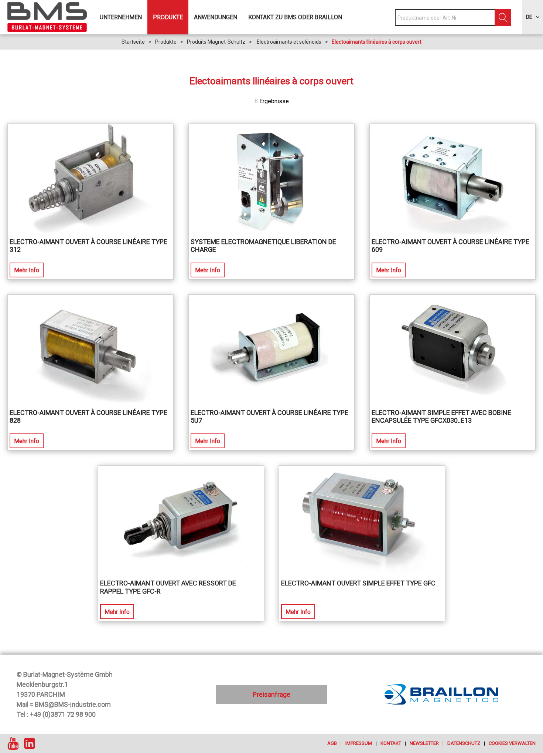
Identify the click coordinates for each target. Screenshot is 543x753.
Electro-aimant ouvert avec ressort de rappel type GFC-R (168, 587)
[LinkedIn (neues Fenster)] (29, 743)
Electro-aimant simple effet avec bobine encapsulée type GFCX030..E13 (441, 417)
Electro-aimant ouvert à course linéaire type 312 (88, 246)
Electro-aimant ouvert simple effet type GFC (358, 583)
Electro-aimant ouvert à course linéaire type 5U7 (269, 417)
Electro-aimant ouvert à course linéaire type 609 (450, 246)
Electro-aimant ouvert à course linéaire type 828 (88, 417)
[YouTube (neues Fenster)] (12, 743)
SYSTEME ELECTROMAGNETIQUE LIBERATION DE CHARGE (263, 246)
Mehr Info (26, 270)
